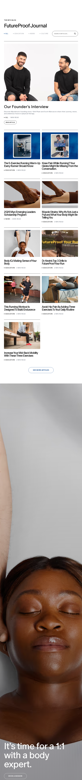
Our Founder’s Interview (26, 106)
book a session (15, 776)
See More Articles (41, 370)
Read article (10, 122)
